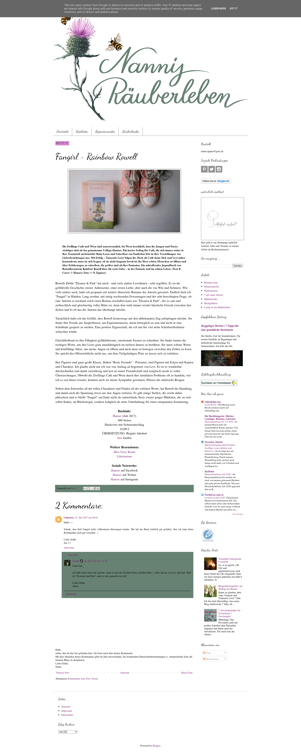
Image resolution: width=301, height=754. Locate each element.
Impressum (66, 710)
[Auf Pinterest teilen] (98, 488)
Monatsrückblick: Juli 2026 (218, 474)
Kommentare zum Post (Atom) (83, 678)
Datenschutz (67, 714)
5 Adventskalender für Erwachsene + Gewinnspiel (229, 613)
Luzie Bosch (211, 404)
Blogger (156, 745)
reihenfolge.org (213, 402)
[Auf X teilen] (91, 488)
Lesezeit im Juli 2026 (215, 497)
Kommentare (212, 659)
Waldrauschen (211, 290)
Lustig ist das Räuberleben (217, 307)
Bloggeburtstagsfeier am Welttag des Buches (230, 587)
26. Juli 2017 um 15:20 (95, 560)
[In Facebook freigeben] (95, 488)
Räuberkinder (130, 131)
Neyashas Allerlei (214, 442)
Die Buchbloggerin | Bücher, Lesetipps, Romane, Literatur (220, 417)
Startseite (62, 131)
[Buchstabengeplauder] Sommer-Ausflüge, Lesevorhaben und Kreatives (220, 447)
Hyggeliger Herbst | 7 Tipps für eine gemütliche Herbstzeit (220, 328)
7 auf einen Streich (213, 294)
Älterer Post (186, 672)
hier (119, 438)
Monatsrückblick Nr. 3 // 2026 (219, 421)
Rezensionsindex (105, 131)
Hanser (117, 416)
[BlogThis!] (88, 488)
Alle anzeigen (237, 514)
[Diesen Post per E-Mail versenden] (85, 488)
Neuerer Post (62, 672)
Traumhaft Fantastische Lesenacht (229, 560)
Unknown (69, 517)
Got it (234, 8)
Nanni (75, 561)
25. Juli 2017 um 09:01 (86, 517)
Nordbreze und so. (214, 495)
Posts (208, 652)
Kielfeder (209, 471)
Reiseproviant (211, 282)
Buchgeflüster (211, 303)
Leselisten (82, 131)
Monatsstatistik (211, 286)
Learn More (218, 8)
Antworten (69, 547)
